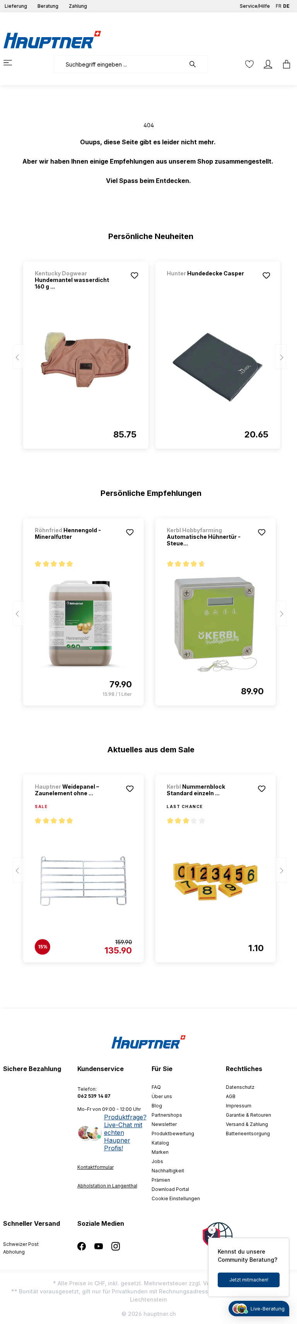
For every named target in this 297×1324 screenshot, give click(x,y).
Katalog (160, 1143)
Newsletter (164, 1124)
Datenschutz (240, 1087)
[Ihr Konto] (268, 64)
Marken (160, 1152)
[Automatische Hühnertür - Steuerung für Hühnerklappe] (215, 624)
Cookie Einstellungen (176, 1198)
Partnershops (167, 1115)
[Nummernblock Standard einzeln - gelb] (215, 881)
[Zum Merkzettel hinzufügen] (134, 275)
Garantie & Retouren (248, 1115)
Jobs (157, 1161)
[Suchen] (196, 64)
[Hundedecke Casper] (207, 283)
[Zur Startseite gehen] (52, 39)
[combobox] (119, 64)
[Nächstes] (281, 356)
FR (279, 6)
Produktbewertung (173, 1133)
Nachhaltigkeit (168, 1171)
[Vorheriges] (18, 356)
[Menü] (12, 62)
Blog (157, 1106)
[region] (149, 351)
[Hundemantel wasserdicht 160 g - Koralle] (86, 367)
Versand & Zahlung (247, 1124)
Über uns (162, 1096)
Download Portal (170, 1189)
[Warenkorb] (284, 64)
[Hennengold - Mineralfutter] (83, 624)
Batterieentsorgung (248, 1133)
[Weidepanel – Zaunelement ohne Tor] (83, 881)
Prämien (161, 1180)
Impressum (238, 1106)
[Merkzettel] (249, 64)
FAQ (156, 1087)
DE (286, 6)
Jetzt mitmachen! (248, 1280)
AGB (231, 1096)
